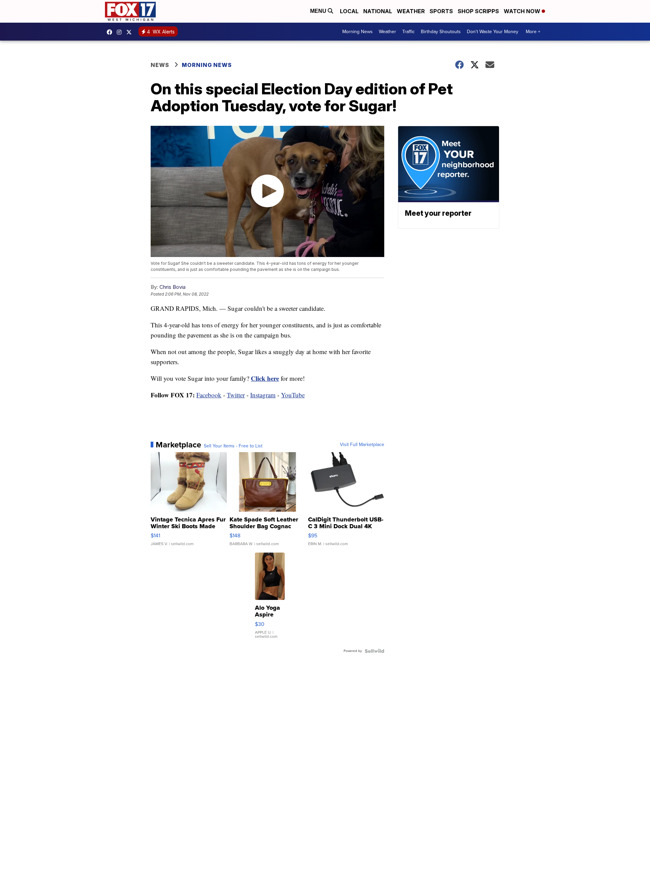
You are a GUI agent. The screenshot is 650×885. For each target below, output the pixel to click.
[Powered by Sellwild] (374, 651)
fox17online (111, 32)
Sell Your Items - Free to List (233, 446)
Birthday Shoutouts (441, 31)
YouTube (293, 395)
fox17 (130, 32)
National (377, 11)
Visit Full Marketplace (362, 444)
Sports (441, 11)
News (160, 65)
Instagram (263, 395)
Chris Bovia (172, 287)
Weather (411, 11)
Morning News (357, 31)
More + (533, 31)
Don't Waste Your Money (492, 31)
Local (349, 11)
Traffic (408, 31)
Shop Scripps (478, 11)
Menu (319, 11)
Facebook (208, 395)
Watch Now (523, 11)
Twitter (236, 395)
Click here (265, 378)
